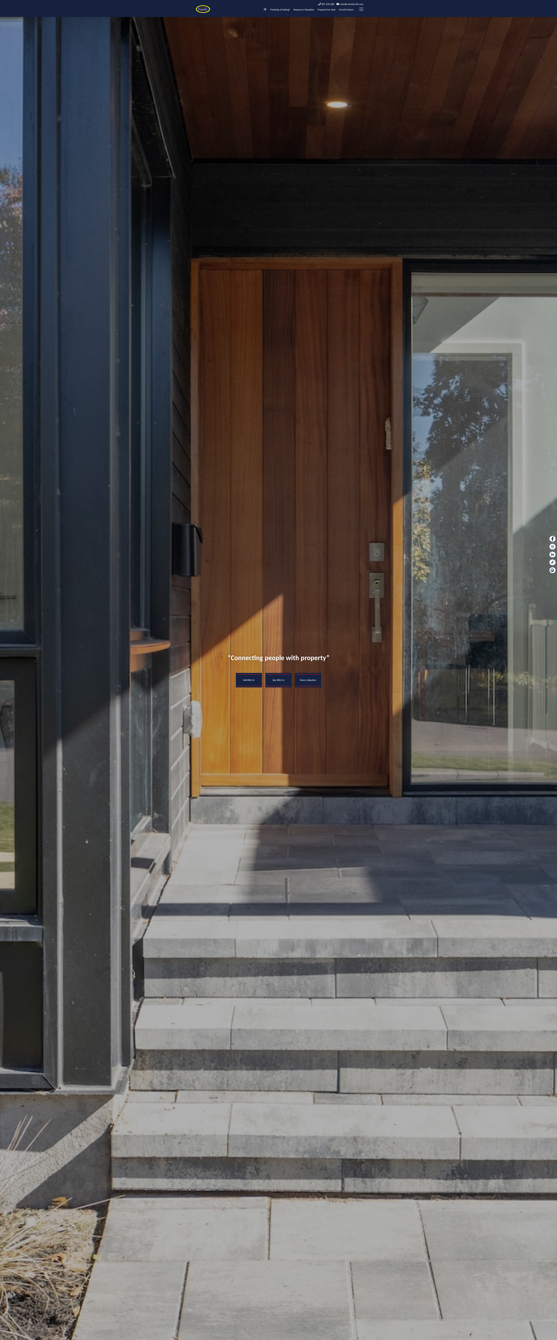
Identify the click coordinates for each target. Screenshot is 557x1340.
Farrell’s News (346, 9)
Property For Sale (327, 9)
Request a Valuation (304, 9)
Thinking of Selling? (280, 9)
